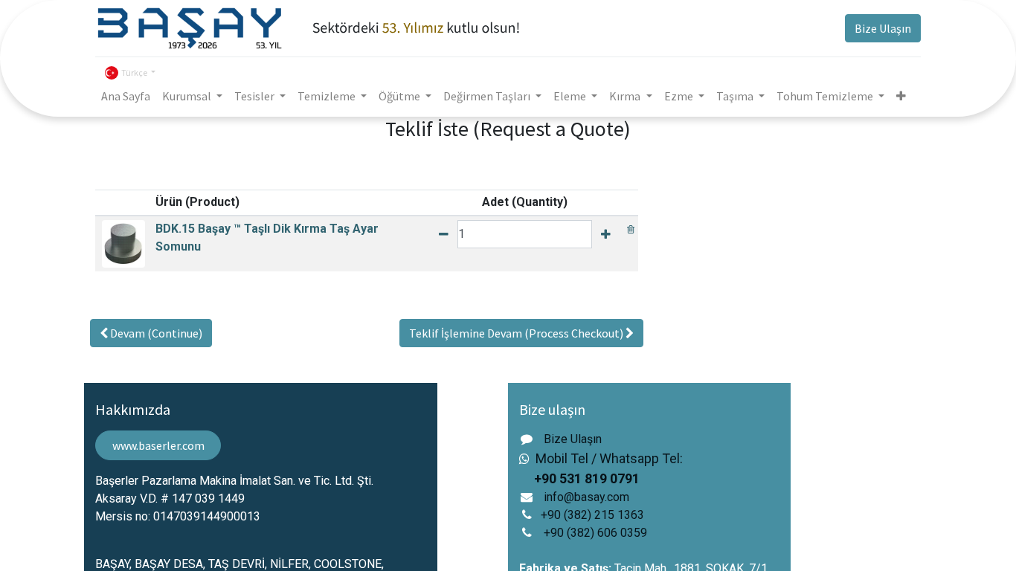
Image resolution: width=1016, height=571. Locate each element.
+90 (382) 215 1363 (592, 515)
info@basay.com (586, 497)
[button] (901, 96)
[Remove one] (443, 234)
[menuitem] (125, 96)
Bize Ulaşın (883, 28)
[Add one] (605, 234)
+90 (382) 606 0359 (595, 533)
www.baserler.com (158, 445)
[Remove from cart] (630, 229)
